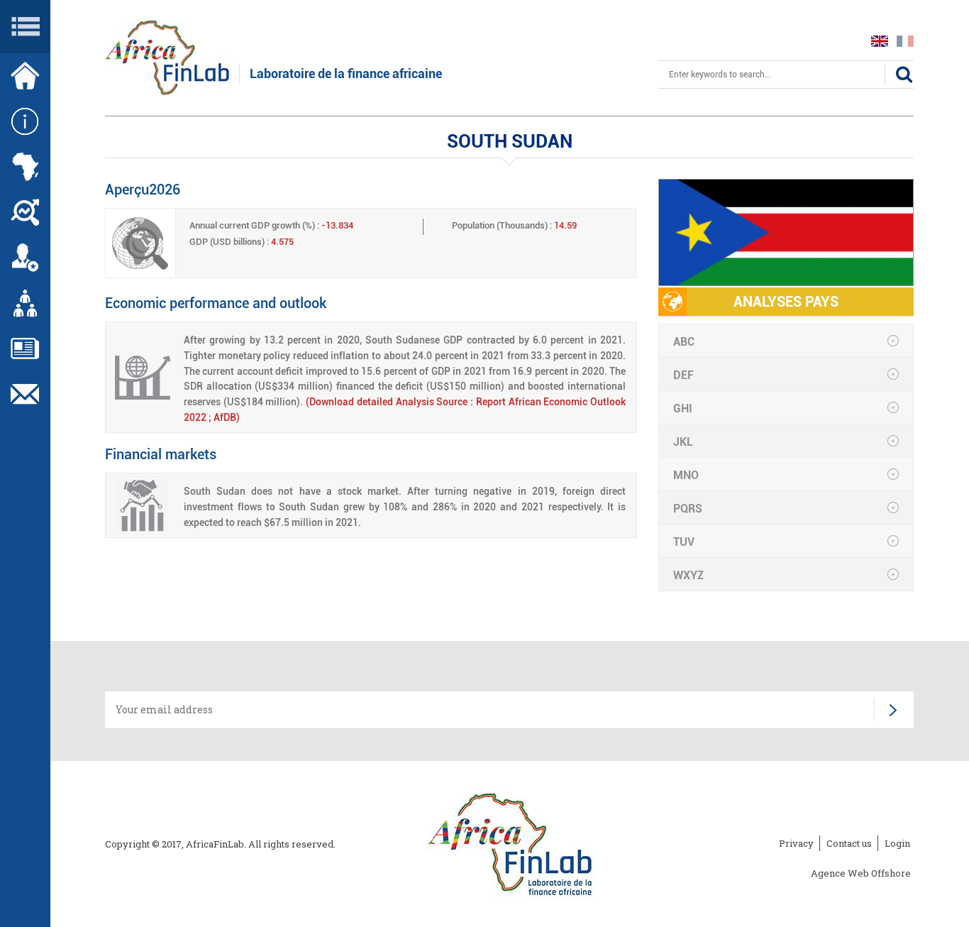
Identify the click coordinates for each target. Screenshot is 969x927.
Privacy (796, 843)
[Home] (167, 56)
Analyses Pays (785, 301)
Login (897, 843)
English (879, 41)
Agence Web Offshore (861, 873)
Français (905, 41)
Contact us (849, 843)
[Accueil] (510, 844)
